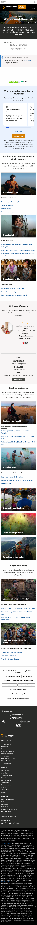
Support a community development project (16, 292)
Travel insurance (6, 744)
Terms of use (5, 789)
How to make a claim (8, 212)
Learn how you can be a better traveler (14, 295)
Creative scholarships (8, 758)
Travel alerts (5, 749)
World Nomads (9, 7)
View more (18, 131)
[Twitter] (2, 823)
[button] (33, 7)
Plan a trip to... (27, 676)
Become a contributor (10, 685)
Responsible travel (7, 753)
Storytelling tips (6, 761)
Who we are (5, 770)
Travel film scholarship (9, 656)
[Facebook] (6, 823)
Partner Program (6, 780)
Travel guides (5, 756)
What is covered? (7, 205)
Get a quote (21, 7)
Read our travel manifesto (26, 685)
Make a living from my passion (18, 689)
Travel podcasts (6, 763)
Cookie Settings (6, 811)
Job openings (5, 782)
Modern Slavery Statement (9, 809)
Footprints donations (7, 751)
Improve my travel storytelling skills (23, 680)
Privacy (3, 792)
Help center (5, 804)
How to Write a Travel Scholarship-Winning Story (18, 608)
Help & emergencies (7, 799)
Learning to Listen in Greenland (12, 477)
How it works (18, 379)
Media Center (5, 778)
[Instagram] (14, 823)
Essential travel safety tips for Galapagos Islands (18, 250)
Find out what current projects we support (18, 698)
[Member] (34, 2)
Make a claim (5, 802)
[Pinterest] (18, 823)
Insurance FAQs (6, 209)
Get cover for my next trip (12, 676)
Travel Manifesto (6, 775)
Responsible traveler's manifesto (12, 288)
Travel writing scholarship (10, 659)
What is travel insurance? (10, 202)
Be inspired (7, 680)
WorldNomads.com (6, 843)
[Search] (31, 2)
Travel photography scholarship (12, 652)
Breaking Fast (6, 484)
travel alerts (28, 60)
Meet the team (5, 773)
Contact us (4, 806)
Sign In (16, 816)
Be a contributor (6, 785)
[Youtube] (10, 823)
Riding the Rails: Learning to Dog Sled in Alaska (17, 480)
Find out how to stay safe (18, 694)
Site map (4, 787)
